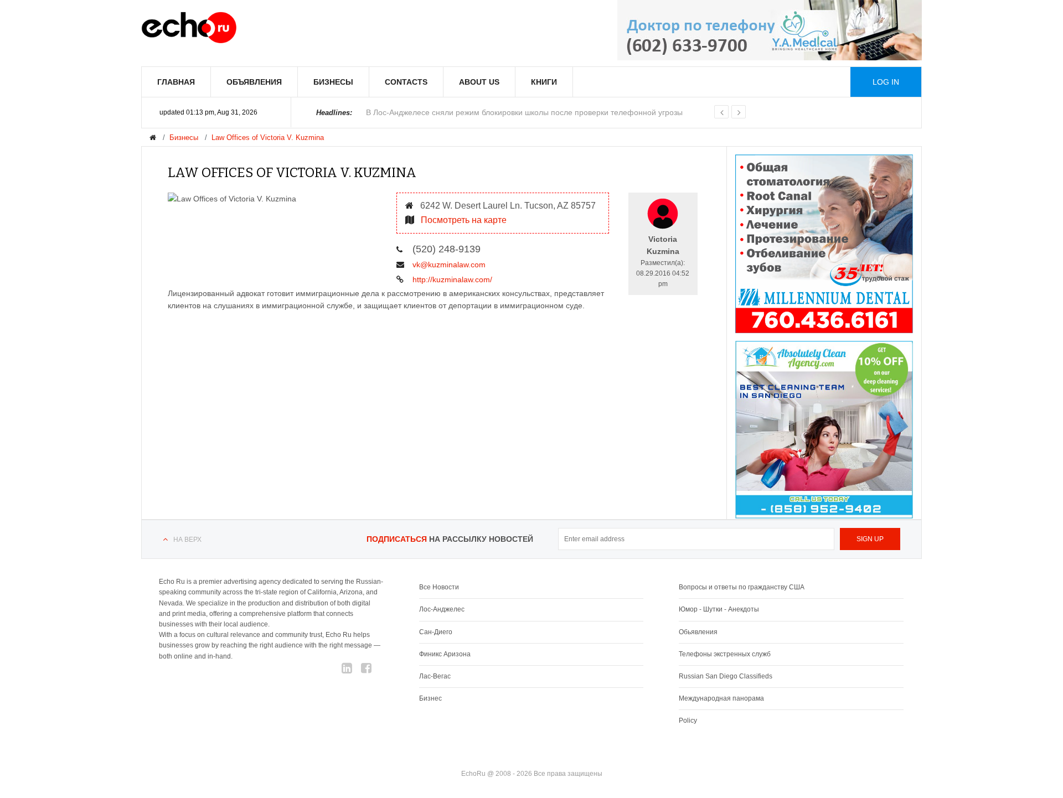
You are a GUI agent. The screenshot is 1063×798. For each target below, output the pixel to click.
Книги (544, 81)
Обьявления (698, 632)
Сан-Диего (435, 632)
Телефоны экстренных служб (725, 654)
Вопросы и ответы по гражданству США (741, 587)
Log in (886, 81)
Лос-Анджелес (442, 609)
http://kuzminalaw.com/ (451, 279)
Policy (688, 720)
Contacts (406, 81)
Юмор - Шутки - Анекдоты (719, 609)
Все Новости (439, 587)
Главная (176, 81)
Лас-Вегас (435, 676)
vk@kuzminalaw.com (448, 264)
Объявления (254, 81)
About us (479, 81)
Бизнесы (333, 81)
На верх (187, 539)
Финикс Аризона (445, 654)
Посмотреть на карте (463, 220)
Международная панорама (721, 698)
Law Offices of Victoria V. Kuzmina (267, 137)
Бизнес (430, 698)
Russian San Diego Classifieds (725, 676)
